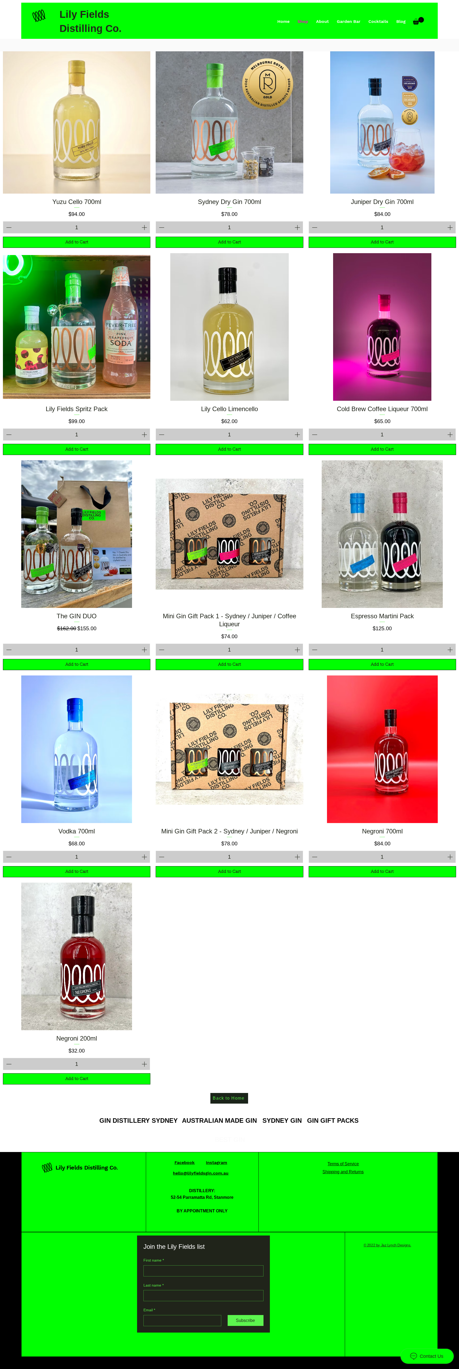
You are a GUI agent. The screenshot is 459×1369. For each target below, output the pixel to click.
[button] (418, 20)
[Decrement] (8, 227)
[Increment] (144, 227)
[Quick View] (76, 119)
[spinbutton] (76, 227)
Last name (153, 1285)
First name (153, 1260)
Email (149, 1310)
